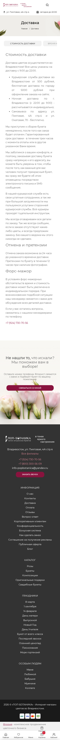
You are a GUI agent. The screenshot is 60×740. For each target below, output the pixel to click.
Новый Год (30, 624)
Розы (30, 566)
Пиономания (30, 647)
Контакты (30, 498)
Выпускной (30, 620)
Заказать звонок (30, 474)
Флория (7, 724)
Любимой (30, 674)
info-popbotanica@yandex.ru (30, 468)
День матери (30, 615)
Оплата (30, 507)
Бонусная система (30, 530)
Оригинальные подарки (30, 579)
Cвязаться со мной (30, 388)
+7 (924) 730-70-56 (17, 322)
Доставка (30, 502)
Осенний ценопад (30, 643)
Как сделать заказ (30, 535)
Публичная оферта (30, 544)
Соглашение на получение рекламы (30, 539)
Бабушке (30, 678)
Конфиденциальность (30, 525)
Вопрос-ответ (30, 516)
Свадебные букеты (30, 584)
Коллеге (30, 688)
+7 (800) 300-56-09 (30, 463)
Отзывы (30, 512)
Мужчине (30, 683)
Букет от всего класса (30, 634)
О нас (30, 493)
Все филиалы (30, 453)
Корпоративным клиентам (30, 521)
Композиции (30, 575)
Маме (30, 669)
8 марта (30, 601)
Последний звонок (30, 638)
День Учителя (30, 629)
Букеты (30, 570)
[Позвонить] (54, 5)
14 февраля (30, 611)
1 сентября (30, 606)
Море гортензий (30, 652)
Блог (30, 548)
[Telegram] (40, 5)
